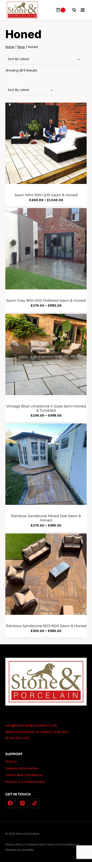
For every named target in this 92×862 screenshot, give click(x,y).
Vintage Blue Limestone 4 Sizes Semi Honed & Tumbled (46, 408)
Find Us (11, 761)
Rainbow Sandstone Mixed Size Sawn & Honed (46, 518)
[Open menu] (82, 9)
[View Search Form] (72, 10)
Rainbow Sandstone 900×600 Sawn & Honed (46, 626)
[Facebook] (10, 803)
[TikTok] (35, 803)
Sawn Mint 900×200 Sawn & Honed (46, 195)
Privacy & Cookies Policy (25, 781)
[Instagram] (22, 803)
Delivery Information (21, 768)
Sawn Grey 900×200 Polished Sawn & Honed (46, 300)
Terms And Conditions (23, 775)
